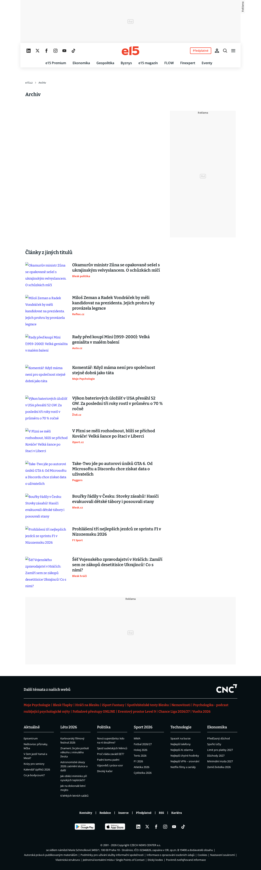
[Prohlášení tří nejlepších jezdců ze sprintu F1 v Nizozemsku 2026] (46, 538)
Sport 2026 (143, 727)
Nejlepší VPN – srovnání (184, 761)
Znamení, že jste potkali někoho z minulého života (74, 752)
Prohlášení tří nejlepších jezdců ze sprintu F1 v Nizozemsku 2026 (116, 531)
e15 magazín (148, 63)
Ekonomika (81, 63)
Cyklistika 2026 (143, 773)
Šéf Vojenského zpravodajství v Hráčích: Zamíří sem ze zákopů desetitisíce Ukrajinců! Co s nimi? (117, 564)
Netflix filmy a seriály (183, 767)
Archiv (42, 82)
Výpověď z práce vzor (110, 765)
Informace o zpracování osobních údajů (171, 855)
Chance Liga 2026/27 (174, 711)
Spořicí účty (214, 744)
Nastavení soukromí (222, 855)
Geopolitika (105, 63)
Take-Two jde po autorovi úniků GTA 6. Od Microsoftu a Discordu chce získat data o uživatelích (112, 469)
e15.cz (29, 82)
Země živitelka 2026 (219, 767)
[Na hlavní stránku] (130, 50)
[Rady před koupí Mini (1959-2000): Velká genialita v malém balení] (46, 346)
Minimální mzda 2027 (220, 761)
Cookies (202, 855)
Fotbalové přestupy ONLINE (94, 711)
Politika (104, 727)
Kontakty (85, 813)
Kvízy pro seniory (34, 764)
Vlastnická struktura (67, 860)
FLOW (169, 63)
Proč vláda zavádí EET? (110, 754)
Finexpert (187, 63)
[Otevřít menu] (233, 51)
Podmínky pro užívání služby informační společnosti (112, 855)
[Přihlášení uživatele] (217, 51)
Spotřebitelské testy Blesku (148, 705)
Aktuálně (32, 727)
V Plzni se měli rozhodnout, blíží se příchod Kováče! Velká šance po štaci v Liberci (113, 433)
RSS (161, 813)
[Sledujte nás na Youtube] (64, 50)
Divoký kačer (105, 771)
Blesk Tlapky (63, 705)
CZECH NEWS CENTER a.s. (145, 845)
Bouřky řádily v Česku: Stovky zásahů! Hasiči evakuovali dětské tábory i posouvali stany (115, 499)
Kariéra (176, 813)
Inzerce (123, 813)
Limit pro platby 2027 (220, 750)
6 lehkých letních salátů (74, 795)
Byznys (126, 63)
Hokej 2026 (140, 750)
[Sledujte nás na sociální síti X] (37, 50)
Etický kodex (155, 860)
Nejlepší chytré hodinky (184, 755)
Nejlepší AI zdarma (181, 750)
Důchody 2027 (216, 755)
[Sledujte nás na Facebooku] (46, 50)
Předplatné (144, 813)
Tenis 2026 (140, 755)
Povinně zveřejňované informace (186, 860)
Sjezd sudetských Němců (112, 748)
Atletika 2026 (141, 767)
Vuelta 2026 (201, 711)
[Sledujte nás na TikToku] (73, 50)
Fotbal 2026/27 (143, 744)
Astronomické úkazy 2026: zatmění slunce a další (73, 766)
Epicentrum (31, 738)
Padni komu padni (108, 759)
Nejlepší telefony (180, 744)
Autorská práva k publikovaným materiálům (50, 855)
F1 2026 (138, 761)
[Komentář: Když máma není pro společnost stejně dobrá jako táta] (46, 377)
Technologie (180, 727)
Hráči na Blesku (87, 705)
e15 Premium (55, 63)
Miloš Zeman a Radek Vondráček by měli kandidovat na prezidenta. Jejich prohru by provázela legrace (113, 303)
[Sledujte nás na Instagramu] (55, 50)
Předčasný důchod (218, 738)
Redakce (105, 813)
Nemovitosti (180, 705)
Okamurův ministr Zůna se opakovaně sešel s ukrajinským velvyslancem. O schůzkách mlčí (116, 267)
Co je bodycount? (34, 775)
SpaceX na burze (180, 738)
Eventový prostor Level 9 (137, 711)
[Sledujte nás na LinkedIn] (28, 50)
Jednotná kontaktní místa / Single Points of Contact (114, 860)
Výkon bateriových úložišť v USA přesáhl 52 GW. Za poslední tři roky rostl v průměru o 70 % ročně (117, 403)
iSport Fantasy (113, 705)
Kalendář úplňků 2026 (37, 769)
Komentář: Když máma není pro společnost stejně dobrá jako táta (113, 370)
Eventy (207, 63)
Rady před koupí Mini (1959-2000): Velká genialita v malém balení (111, 339)
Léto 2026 (68, 727)
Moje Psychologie (37, 705)
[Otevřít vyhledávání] (225, 51)
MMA (137, 738)
